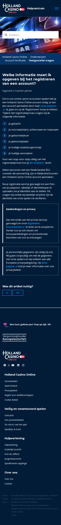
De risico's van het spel (16, 424)
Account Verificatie (15, 60)
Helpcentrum (35, 8)
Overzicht (9, 415)
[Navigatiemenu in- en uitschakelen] (57, 8)
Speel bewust (11, 385)
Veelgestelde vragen (41, 60)
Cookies (13, 515)
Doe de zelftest (12, 454)
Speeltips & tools (13, 429)
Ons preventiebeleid (14, 420)
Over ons (9, 478)
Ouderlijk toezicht (13, 449)
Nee (17, 293)
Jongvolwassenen (13, 458)
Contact (8, 483)
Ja (7, 293)
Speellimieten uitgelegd (16, 463)
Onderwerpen (38, 56)
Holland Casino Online (14, 56)
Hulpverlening (11, 444)
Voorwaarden (11, 381)
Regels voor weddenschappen (19, 395)
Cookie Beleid (11, 399)
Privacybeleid (11, 390)
